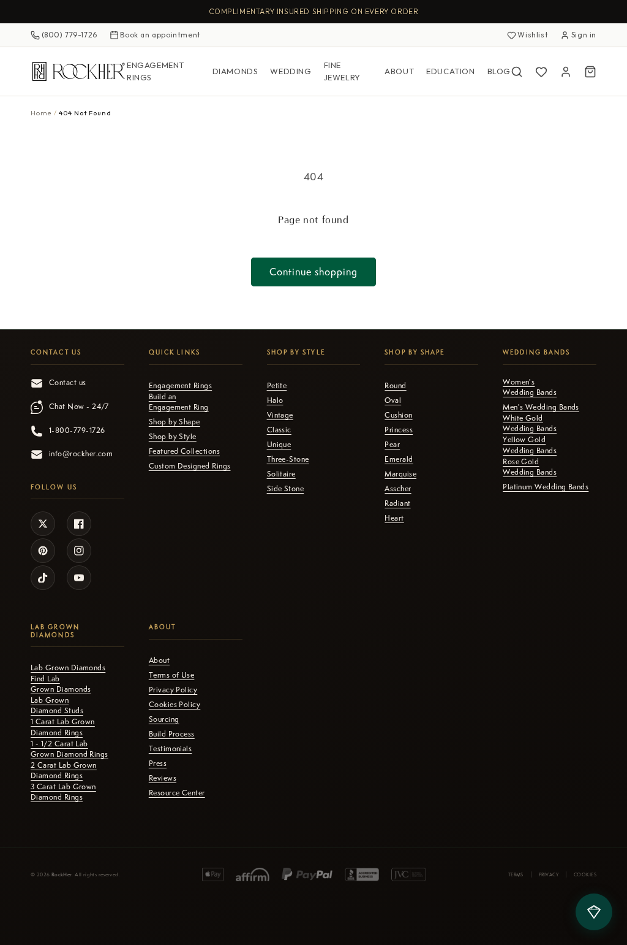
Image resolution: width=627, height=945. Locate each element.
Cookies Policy (174, 705)
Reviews (162, 778)
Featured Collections (184, 451)
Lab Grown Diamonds (68, 668)
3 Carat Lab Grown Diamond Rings (63, 792)
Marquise (400, 474)
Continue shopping (313, 272)
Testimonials (170, 749)
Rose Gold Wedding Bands (530, 467)
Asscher (398, 489)
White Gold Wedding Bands (530, 423)
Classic (279, 430)
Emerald (399, 459)
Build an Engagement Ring (179, 402)
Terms (516, 874)
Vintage (280, 415)
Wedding (290, 71)
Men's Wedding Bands (541, 407)
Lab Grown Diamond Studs (57, 705)
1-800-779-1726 (77, 430)
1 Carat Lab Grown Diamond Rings (63, 727)
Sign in (583, 34)
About (399, 71)
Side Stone (285, 489)
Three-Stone (288, 459)
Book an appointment (160, 34)
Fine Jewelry (342, 71)
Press (158, 763)
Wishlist (532, 34)
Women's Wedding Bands (530, 387)
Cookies (585, 874)
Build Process (172, 734)
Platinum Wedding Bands (545, 487)
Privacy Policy (173, 690)
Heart (394, 518)
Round (395, 386)
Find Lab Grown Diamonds (61, 684)
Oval (393, 400)
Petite (277, 386)
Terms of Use (172, 675)
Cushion (398, 415)
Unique (279, 445)
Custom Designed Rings (190, 466)
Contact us (67, 383)
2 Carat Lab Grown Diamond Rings (64, 770)
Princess (399, 430)
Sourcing (164, 719)
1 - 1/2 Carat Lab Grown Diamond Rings (69, 749)
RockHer (61, 874)
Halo (275, 400)
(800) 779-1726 (69, 34)
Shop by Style (173, 437)
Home (41, 113)
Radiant (397, 503)
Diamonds (235, 71)
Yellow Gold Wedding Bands (530, 445)
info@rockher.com (81, 454)
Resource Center (177, 793)
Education (450, 71)
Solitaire (281, 474)
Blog (499, 71)
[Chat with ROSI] (594, 911)
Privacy (548, 874)
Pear (392, 445)
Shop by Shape (174, 422)
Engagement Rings (155, 71)
